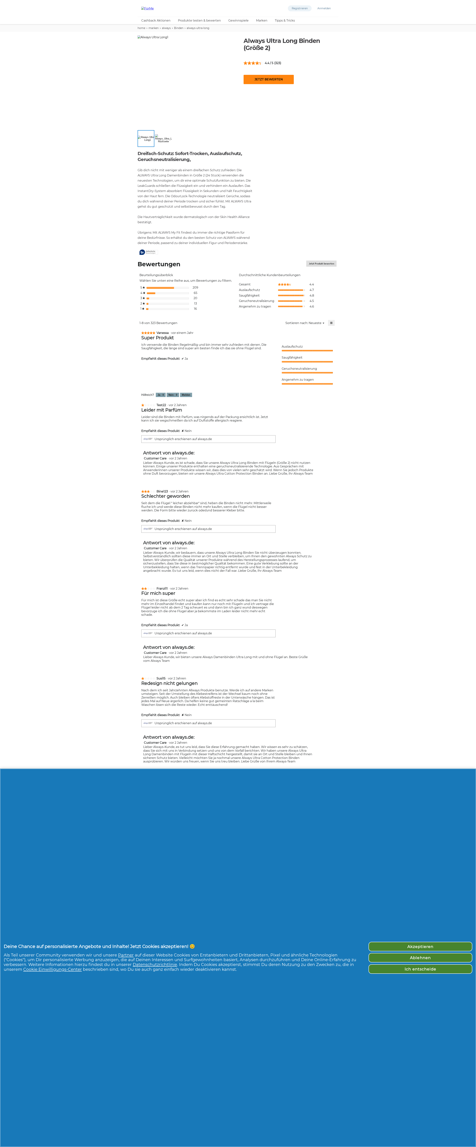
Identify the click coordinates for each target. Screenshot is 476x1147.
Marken (261, 20)
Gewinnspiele (238, 20)
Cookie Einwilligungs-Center (52, 969)
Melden (186, 394)
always (166, 28)
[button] (300, 8)
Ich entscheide (420, 969)
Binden (178, 28)
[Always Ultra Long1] (146, 138)
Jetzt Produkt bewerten (323, 264)
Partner (126, 955)
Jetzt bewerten (269, 79)
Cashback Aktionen (156, 20)
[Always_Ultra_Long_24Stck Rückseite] (163, 138)
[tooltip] (148, 252)
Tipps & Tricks (285, 20)
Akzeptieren (420, 946)
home (141, 28)
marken (154, 28)
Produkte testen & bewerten (199, 20)
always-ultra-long (198, 28)
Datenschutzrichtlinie (155, 964)
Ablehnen (420, 957)
